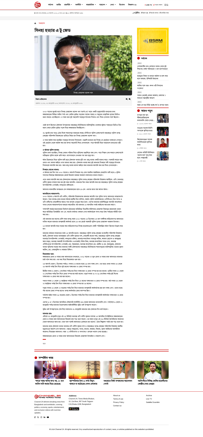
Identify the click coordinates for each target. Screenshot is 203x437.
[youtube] (48, 417)
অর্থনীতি (78, 5)
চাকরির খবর (165, 13)
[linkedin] (44, 417)
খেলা (112, 5)
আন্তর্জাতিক (90, 5)
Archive (149, 395)
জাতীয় (58, 5)
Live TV (149, 399)
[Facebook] (35, 417)
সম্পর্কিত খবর (45, 358)
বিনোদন (122, 5)
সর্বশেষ (50, 5)
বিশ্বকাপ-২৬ (132, 5)
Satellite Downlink (153, 402)
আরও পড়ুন (146, 111)
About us (116, 395)
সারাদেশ (102, 5)
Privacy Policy (118, 402)
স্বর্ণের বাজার (154, 13)
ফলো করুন (158, 5)
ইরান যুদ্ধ (145, 13)
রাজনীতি (67, 5)
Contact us (117, 406)
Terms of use (118, 399)
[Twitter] (38, 417)
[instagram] (41, 417)
